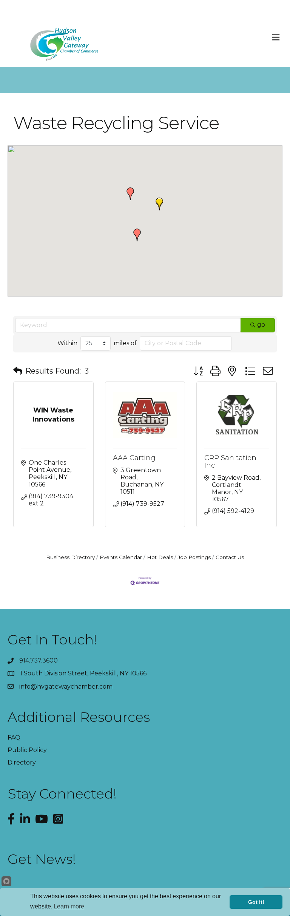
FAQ (14, 737)
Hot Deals (160, 557)
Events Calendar (121, 557)
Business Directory (70, 557)
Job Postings (194, 557)
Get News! (42, 859)
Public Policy (27, 750)
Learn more (69, 906)
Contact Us (230, 557)
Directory (22, 762)
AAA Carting (134, 458)
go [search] (261, 324)
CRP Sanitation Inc (230, 462)
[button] (159, 204)
